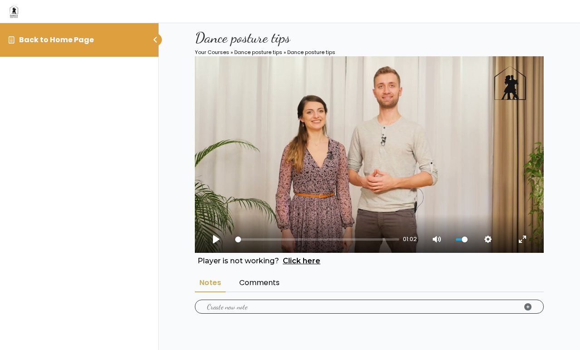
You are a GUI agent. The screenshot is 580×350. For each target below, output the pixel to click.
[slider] (317, 239)
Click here (301, 260)
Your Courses (212, 52)
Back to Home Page (56, 40)
